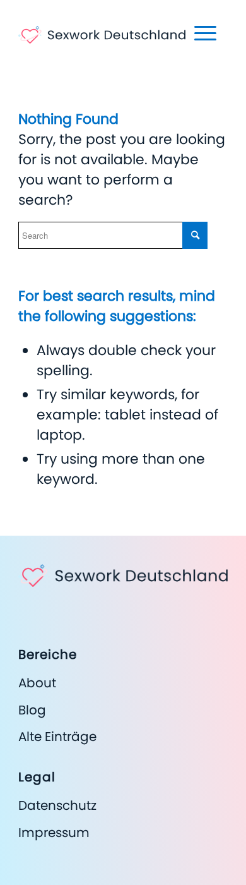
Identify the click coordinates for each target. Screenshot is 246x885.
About (37, 683)
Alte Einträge (57, 736)
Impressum (54, 832)
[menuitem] (199, 33)
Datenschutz (57, 805)
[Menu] (199, 33)
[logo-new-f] (101, 25)
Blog (32, 710)
